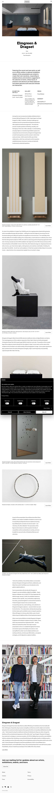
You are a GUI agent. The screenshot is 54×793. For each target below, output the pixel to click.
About (3, 772)
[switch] (20, 403)
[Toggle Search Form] (51, 1)
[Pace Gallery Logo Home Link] (27, 2)
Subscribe (5, 766)
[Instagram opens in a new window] (2, 787)
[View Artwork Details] (27, 185)
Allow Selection (27, 412)
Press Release (40, 94)
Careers (4, 775)
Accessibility (31, 779)
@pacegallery (41, 101)
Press (3, 779)
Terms (29, 772)
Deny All (10, 412)
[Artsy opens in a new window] (11, 787)
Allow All (44, 412)
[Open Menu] (3, 1)
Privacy (29, 775)
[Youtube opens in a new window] (8, 787)
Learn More (48, 225)
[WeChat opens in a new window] (5, 787)
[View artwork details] (27, 429)
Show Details (47, 408)
